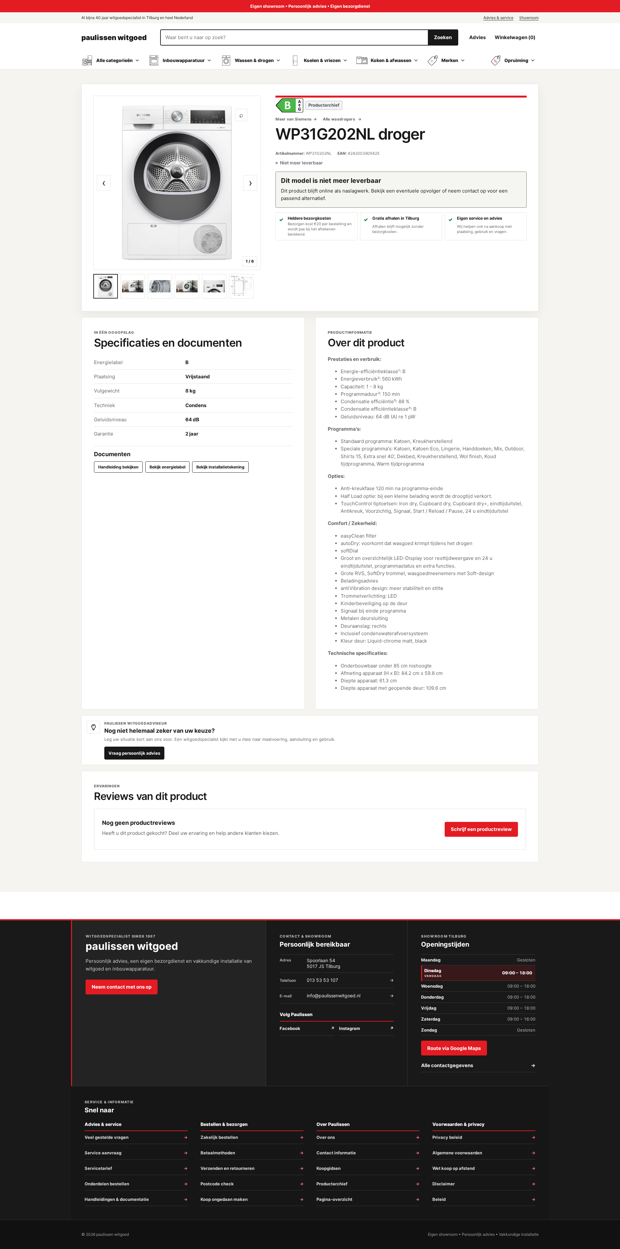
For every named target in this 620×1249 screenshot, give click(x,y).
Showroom (529, 17)
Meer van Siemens (293, 119)
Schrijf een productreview (481, 829)
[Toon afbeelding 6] (241, 286)
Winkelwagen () (515, 37)
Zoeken (443, 37)
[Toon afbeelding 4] (187, 286)
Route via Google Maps (454, 1048)
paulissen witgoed (114, 37)
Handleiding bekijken (118, 467)
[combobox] (294, 37)
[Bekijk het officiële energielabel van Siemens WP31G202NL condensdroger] (289, 105)
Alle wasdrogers (339, 119)
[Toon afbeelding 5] (214, 286)
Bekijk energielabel (167, 467)
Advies (477, 37)
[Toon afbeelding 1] (105, 286)
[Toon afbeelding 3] (160, 286)
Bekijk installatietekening (220, 467)
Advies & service (498, 17)
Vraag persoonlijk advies (134, 753)
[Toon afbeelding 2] (132, 286)
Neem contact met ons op (121, 987)
